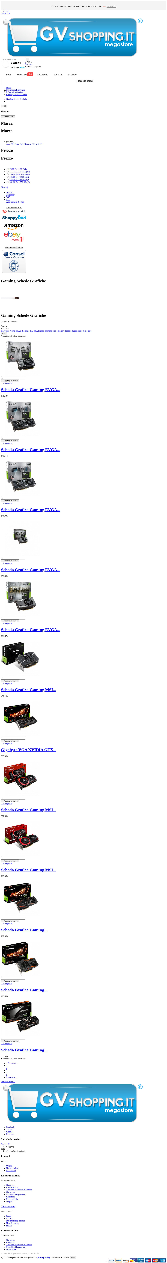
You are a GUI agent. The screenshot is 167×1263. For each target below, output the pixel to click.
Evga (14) (19, 144)
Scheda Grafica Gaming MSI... (28, 689)
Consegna (10, 1185)
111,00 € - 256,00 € (20, 172)
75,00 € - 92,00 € (18, 169)
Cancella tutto (8, 117)
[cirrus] (162, 1262)
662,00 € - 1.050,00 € (20, 182)
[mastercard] (155, 1262)
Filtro (4, 333)
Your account (8, 1206)
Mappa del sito (12, 1199)
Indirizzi (9, 1218)
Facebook (10, 1127)
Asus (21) (10, 144)
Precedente (11, 1063)
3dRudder (10, 195)
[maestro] (148, 1262)
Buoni (8, 1216)
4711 (8, 199)
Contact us (5, 13)
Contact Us (5, 1144)
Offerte (9, 1166)
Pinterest (9, 1134)
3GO (8, 197)
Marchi (4, 187)
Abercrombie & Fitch (15, 202)
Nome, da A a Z (16, 331)
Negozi (9, 1201)
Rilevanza (5, 331)
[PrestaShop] (14, 274)
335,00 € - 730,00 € (19, 177)
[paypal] (133, 1262)
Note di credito (12, 1223)
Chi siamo (10, 1192)
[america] (140, 1262)
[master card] (118, 1262)
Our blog (28, 64)
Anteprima (6, 383)
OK (4, 106)
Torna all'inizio (8, 1082)
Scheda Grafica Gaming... (24, 930)
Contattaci (10, 1197)
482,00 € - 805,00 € (19, 179)
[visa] (111, 1262)
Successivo (11, 1077)
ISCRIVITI (111, 6)
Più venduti (11, 1170)
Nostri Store (11, 1249)
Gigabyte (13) (30, 144)
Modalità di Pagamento (15, 1194)
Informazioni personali (15, 1221)
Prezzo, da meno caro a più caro (51, 331)
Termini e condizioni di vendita (19, 1190)
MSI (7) (39, 144)
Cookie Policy (12, 1187)
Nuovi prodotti (12, 1168)
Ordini (9, 1225)
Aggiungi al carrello (10, 381)
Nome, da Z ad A (30, 331)
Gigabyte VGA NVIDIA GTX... (28, 749)
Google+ (10, 1132)
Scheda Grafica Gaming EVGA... (30, 389)
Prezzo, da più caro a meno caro (78, 331)
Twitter (9, 1129)
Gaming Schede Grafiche (16, 99)
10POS (9, 192)
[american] (126, 1262)
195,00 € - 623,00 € (20, 174)
